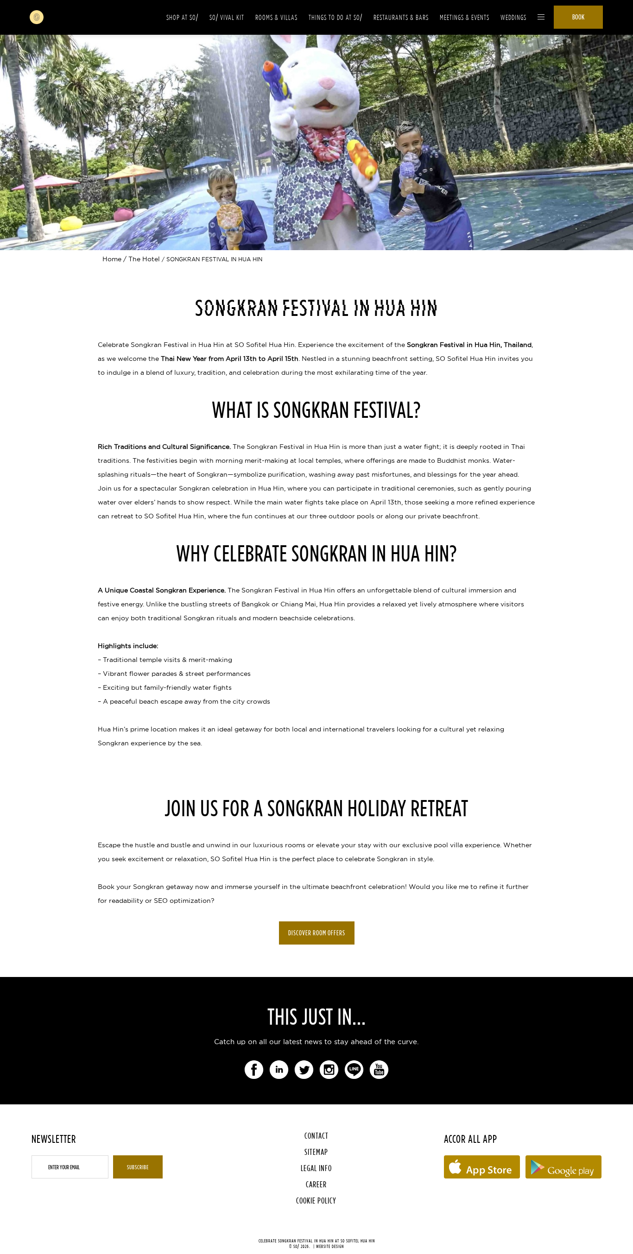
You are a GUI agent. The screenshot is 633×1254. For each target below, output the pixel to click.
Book (578, 17)
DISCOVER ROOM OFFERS (316, 933)
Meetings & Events (464, 17)
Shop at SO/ (182, 17)
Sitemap (316, 1151)
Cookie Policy (316, 1200)
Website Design (330, 1246)
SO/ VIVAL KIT (226, 17)
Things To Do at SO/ (335, 17)
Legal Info (316, 1168)
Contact (316, 1135)
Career (316, 1184)
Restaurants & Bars (401, 17)
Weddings (513, 17)
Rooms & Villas (276, 17)
